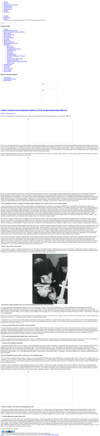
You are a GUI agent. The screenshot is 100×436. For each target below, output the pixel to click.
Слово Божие (7, 77)
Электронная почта (10, 113)
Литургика (10, 51)
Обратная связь (8, 7)
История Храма (8, 6)
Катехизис (6, 39)
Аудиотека (6, 67)
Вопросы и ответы (9, 41)
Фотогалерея (7, 65)
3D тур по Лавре (8, 68)
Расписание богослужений (11, 4)
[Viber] (11, 432)
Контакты (6, 11)
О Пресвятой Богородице (10, 30)
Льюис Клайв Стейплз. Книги (15, 58)
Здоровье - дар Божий (12, 60)
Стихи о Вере (10, 63)
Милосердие (7, 40)
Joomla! (3, 434)
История (9, 57)
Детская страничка (9, 37)
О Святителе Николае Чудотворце (16, 56)
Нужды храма (7, 71)
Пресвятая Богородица (10, 79)
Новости (6, 3)
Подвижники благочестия (14, 48)
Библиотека (7, 44)
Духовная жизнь (11, 50)
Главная (6, 2)
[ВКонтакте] (3, 432)
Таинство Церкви (11, 54)
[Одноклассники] (5, 432)
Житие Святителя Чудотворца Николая (14, 32)
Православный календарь (10, 43)
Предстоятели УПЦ (9, 34)
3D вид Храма (7, 70)
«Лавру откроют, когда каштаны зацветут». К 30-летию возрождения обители (34, 110)
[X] (9, 432)
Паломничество (8, 64)
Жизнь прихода (8, 9)
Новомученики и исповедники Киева (17, 61)
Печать (3, 113)
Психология (10, 53)
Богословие (10, 46)
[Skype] (14, 432)
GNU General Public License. (51, 434)
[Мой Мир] (7, 432)
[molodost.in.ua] (50, 86)
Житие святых (11, 47)
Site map (6, 10)
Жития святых (7, 33)
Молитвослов (7, 36)
